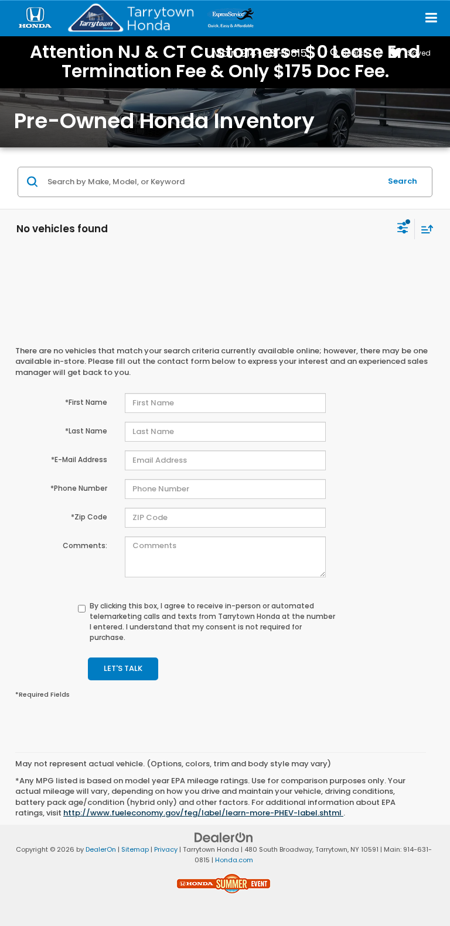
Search (402, 181)
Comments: (85, 545)
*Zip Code (89, 517)
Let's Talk (123, 668)
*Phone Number (78, 488)
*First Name (86, 402)
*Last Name (86, 431)
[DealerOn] (224, 836)
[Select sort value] (424, 229)
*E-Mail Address (79, 459)
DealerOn (101, 849)
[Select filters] (403, 229)
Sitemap (135, 849)
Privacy (166, 849)
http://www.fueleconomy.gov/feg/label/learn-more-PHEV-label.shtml (203, 812)
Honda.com (234, 860)
